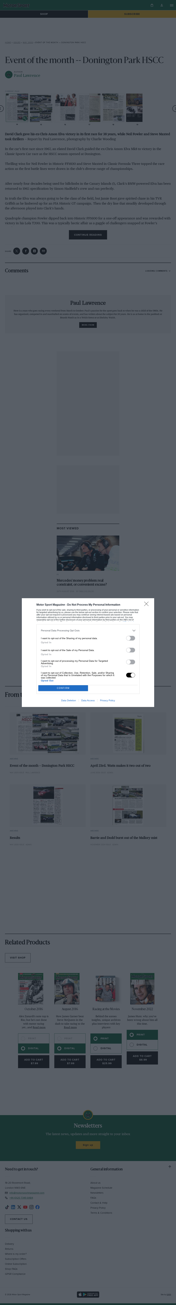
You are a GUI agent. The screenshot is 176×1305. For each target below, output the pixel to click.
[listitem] (88, 630)
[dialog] (88, 652)
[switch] (130, 638)
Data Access (88, 700)
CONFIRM (63, 688)
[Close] (147, 605)
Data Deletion (68, 700)
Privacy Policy (107, 700)
